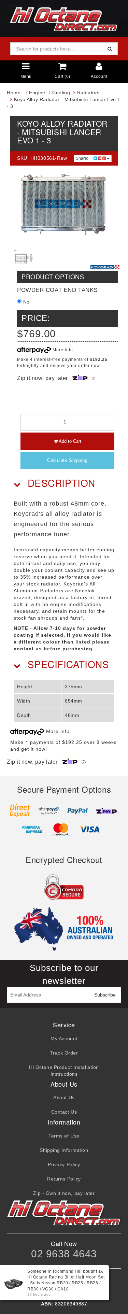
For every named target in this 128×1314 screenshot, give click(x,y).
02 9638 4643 (64, 1253)
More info (62, 350)
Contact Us (64, 1112)
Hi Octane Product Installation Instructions (64, 1070)
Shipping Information (64, 1150)
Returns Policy (64, 1179)
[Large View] (24, 258)
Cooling (61, 92)
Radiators (88, 92)
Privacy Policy (64, 1164)
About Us (63, 1097)
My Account (64, 1038)
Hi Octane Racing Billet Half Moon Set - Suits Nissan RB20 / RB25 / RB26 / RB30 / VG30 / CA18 (66, 1283)
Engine (37, 92)
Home (13, 92)
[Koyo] (104, 267)
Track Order (64, 1053)
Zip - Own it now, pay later (64, 1193)
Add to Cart (69, 441)
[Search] (110, 48)
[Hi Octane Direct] (64, 18)
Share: (82, 158)
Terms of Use (64, 1136)
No (26, 302)
